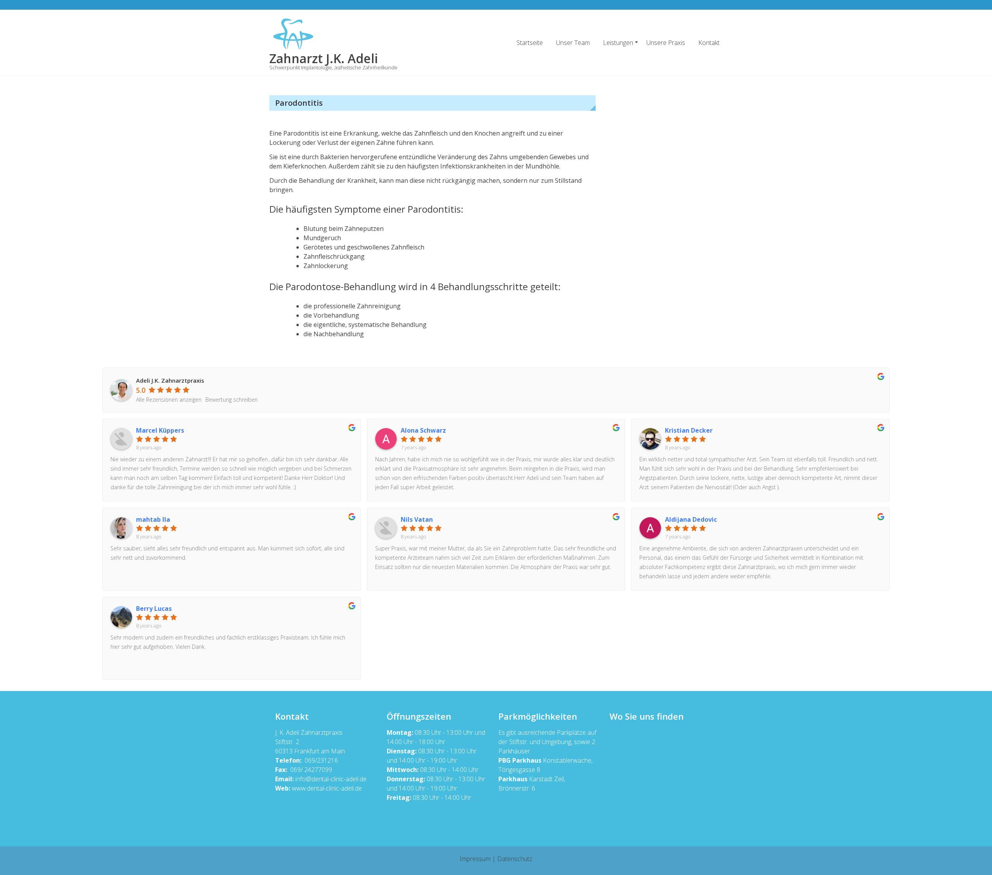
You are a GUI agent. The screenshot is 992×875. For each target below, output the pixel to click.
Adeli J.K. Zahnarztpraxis (170, 380)
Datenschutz (514, 858)
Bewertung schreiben (231, 399)
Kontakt (709, 42)
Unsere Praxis (665, 42)
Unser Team (573, 42)
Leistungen (618, 42)
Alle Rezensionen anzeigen (169, 399)
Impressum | (478, 858)
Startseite (530, 42)
